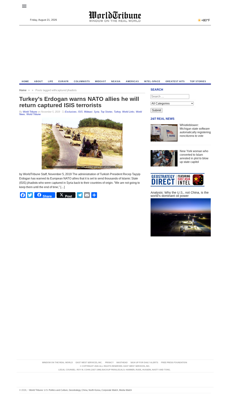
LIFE (50, 81)
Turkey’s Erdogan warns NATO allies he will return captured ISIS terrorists (79, 102)
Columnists (82, 81)
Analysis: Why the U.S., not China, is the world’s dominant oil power (180, 194)
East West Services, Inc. (89, 362)
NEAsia (116, 81)
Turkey (117, 111)
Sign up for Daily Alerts (144, 362)
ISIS (80, 111)
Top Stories (198, 81)
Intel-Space (152, 81)
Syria (96, 111)
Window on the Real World (57, 362)
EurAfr (63, 81)
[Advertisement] (115, 52)
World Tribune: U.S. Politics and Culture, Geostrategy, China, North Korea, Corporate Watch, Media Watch (79, 390)
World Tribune (33, 114)
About (38, 81)
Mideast (100, 81)
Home (22, 90)
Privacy (109, 362)
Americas (132, 81)
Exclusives (71, 111)
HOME (25, 81)
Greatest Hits (175, 81)
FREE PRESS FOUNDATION (174, 362)
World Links (128, 111)
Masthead (122, 362)
